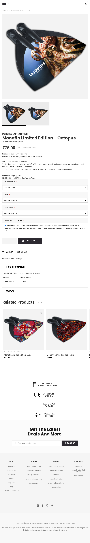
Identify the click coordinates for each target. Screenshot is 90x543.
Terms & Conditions (11, 490)
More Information (15, 267)
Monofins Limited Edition (15, 134)
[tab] (45, 267)
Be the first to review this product (13, 142)
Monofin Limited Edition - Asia (17, 355)
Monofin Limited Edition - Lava (60, 355)
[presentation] (41, 302)
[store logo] (45, 3)
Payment (11, 482)
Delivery (12, 478)
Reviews (10, 291)
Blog (11, 486)
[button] (37, 114)
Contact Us (12, 471)
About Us (11, 467)
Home (4, 10)
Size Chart (11, 475)
